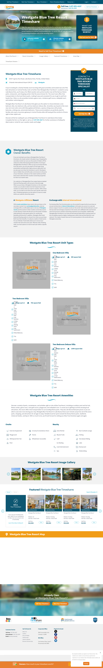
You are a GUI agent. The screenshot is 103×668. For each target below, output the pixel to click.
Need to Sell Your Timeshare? (50, 51)
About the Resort (11, 56)
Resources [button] (71, 2)
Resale (8, 492)
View (41, 522)
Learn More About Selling (15, 523)
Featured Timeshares (60, 56)
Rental (15, 492)
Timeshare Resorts (14, 11)
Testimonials (26, 637)
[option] (11, 474)
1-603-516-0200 (72, 8)
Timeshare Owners (11, 61)
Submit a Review (26, 639)
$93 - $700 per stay (58, 39)
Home (7, 11)
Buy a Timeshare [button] (42, 2)
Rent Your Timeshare (60, 604)
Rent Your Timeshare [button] (28, 2)
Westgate (41, 82)
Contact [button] (94, 2)
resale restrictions (22, 204)
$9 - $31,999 (33, 39)
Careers (24, 633)
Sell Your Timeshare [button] (12, 2)
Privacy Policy (75, 119)
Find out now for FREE (87, 37)
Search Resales (91, 492)
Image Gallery (43, 56)
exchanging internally (33, 206)
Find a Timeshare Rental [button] (57, 2)
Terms (87, 127)
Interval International (68, 206)
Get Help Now (83, 114)
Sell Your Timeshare (91, 7)
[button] (85, 108)
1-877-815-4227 (75, 6)
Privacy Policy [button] (82, 659)
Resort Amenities (28, 56)
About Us (25, 631)
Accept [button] (86, 663)
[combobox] (75, 103)
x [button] (100, 652)
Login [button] (86, 2)
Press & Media (26, 635)
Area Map (76, 56)
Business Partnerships (28, 641)
